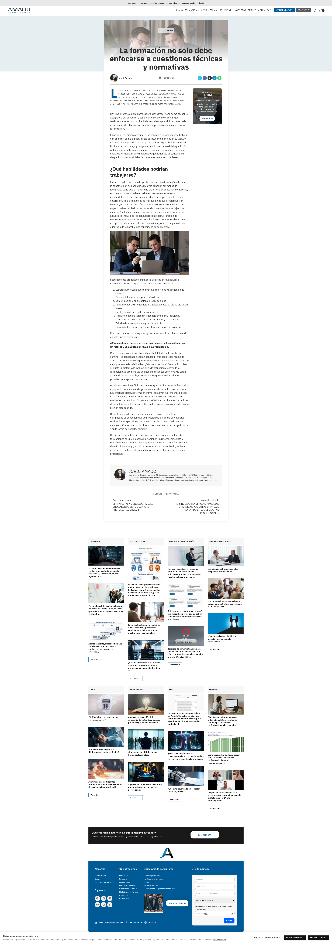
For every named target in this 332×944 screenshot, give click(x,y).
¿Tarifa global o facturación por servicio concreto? (103, 718)
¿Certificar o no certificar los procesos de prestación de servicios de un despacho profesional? (105, 784)
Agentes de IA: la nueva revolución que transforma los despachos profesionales (145, 787)
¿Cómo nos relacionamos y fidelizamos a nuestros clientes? (103, 750)
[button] (192, 10)
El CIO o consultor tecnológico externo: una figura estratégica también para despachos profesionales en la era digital (222, 721)
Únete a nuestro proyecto (104, 882)
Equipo (97, 879)
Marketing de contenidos (128, 892)
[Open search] (315, 10)
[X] (200, 78)
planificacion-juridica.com (153, 879)
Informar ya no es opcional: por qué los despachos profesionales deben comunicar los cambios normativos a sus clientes (185, 615)
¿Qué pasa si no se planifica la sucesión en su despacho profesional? (222, 639)
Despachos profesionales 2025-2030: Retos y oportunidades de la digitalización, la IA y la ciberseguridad (224, 796)
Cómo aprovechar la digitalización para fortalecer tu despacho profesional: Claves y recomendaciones (224, 759)
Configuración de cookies (267, 938)
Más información (219, 940)
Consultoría (123, 876)
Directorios (123, 895)
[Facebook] (205, 78)
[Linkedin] (214, 78)
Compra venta (124, 882)
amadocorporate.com (152, 876)
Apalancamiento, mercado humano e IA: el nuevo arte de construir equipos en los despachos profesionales (106, 647)
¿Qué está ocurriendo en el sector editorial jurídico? (184, 790)
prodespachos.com (151, 885)
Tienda (201, 3)
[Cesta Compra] (321, 10)
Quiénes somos (100, 876)
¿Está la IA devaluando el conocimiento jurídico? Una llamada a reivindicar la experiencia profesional (186, 756)
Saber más (207, 118)
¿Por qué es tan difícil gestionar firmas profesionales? (143, 753)
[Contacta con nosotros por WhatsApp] (110, 904)
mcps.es (147, 882)
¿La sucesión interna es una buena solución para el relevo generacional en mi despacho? (225, 604)
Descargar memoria (177, 903)
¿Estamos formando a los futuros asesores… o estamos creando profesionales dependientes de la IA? (144, 666)
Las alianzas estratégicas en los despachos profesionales (223, 570)
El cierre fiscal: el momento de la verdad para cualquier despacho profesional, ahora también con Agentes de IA (104, 572)
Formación (123, 879)
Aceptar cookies (318, 938)
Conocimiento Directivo (128, 889)
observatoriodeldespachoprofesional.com (159, 889)
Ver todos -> (96, 659)
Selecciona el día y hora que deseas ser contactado (213, 907)
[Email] (210, 78)
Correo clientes (173, 3)
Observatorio (124, 899)
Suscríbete (204, 834)
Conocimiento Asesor (127, 885)
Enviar (229, 921)
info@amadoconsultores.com (151, 3)
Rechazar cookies (295, 938)
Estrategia (169, 30)
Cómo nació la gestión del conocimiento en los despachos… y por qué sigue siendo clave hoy (144, 720)
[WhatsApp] (219, 78)
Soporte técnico (189, 3)
